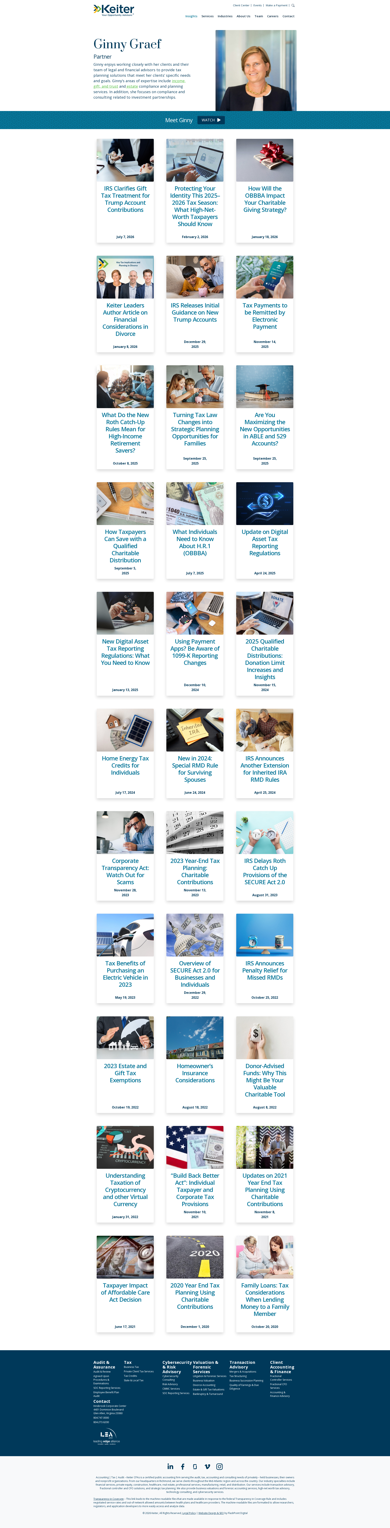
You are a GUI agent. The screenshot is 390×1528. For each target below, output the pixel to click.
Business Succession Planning (246, 1380)
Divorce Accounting (204, 1385)
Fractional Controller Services (281, 1377)
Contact (289, 16)
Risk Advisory (170, 1384)
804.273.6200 (101, 1422)
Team (259, 16)
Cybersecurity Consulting (170, 1377)
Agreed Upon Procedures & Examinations (101, 1379)
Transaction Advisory (242, 1364)
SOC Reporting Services (106, 1388)
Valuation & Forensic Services (205, 1366)
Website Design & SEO (211, 1513)
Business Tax (131, 1367)
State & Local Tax (133, 1380)
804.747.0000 (101, 1417)
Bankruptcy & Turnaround (208, 1394)
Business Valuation (203, 1380)
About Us (243, 16)
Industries (225, 16)
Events (258, 5)
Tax (128, 1362)
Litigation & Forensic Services (209, 1376)
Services (208, 16)
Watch (209, 120)
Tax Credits (130, 1376)
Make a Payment (276, 5)
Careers (272, 16)
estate (132, 86)
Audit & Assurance (104, 1364)
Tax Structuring (238, 1376)
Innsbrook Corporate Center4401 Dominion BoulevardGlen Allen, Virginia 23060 (109, 1409)
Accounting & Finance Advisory (280, 1394)
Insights (191, 16)
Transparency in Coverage (108, 1499)
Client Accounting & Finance (282, 1366)
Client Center (241, 5)
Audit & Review (101, 1371)
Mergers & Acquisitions (243, 1371)
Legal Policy (189, 1513)
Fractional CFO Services (278, 1386)
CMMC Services (171, 1388)
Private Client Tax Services (139, 1371)
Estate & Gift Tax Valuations (208, 1389)
